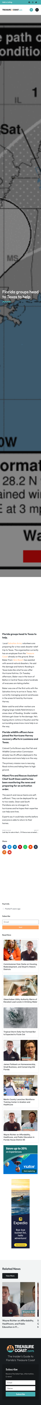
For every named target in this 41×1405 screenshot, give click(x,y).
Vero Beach (18, 660)
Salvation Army (15, 643)
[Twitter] (36, 2)
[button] (4, 847)
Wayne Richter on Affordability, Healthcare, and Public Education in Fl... (18, 1323)
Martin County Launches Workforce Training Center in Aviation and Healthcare (19, 1102)
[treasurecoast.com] (37, 10)
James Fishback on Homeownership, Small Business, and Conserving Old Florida (20, 1067)
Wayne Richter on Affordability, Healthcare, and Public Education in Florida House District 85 (19, 1137)
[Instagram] (32, 2)
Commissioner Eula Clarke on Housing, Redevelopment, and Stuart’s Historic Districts (20, 966)
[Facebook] (29, 2)
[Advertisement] (20, 607)
